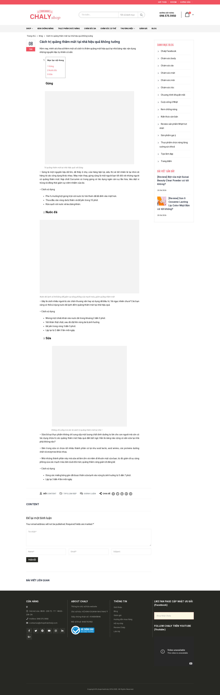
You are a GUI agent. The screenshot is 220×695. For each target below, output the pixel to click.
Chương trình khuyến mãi (173, 95)
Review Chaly (119, 627)
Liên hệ (117, 631)
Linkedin (62, 630)
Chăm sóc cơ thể (108, 28)
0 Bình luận (90, 493)
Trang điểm (166, 161)
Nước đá (52, 70)
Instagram (56, 630)
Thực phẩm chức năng (69, 28)
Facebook (113, 493)
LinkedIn (122, 493)
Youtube (49, 630)
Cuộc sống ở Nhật (169, 102)
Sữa (49, 74)
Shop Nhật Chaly (164, 616)
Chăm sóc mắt (168, 73)
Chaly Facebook (168, 51)
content (51, 493)
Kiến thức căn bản (169, 116)
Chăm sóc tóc (167, 87)
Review (173, 2)
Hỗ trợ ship (118, 623)
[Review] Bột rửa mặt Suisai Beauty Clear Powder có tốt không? (173, 181)
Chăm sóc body (168, 58)
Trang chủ (31, 36)
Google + (126, 493)
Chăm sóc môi (168, 80)
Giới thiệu (162, 2)
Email (130, 493)
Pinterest (42, 630)
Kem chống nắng (45, 28)
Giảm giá (143, 28)
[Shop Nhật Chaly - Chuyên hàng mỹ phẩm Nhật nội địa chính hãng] (45, 15)
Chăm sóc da (90, 28)
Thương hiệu (126, 28)
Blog (154, 28)
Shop (28, 28)
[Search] (141, 15)
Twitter (117, 493)
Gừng (50, 66)
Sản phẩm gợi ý (168, 135)
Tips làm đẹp (70, 493)
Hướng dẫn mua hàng (123, 619)
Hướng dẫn (185, 2)
